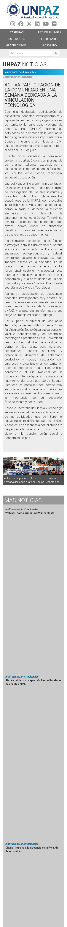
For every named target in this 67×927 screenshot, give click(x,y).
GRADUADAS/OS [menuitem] (13, 46)
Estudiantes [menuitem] (46, 39)
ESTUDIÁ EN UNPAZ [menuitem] (47, 33)
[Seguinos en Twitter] (29, 24)
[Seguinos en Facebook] (20, 24)
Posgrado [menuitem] (45, 46)
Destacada (9, 76)
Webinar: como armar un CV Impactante (29, 513)
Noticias (23, 500)
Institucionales (24, 76)
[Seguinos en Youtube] (46, 24)
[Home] (33, 11)
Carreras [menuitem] (12, 33)
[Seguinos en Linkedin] (37, 24)
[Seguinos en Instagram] (12, 24)
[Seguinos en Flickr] (54, 24)
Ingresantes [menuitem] (12, 39)
